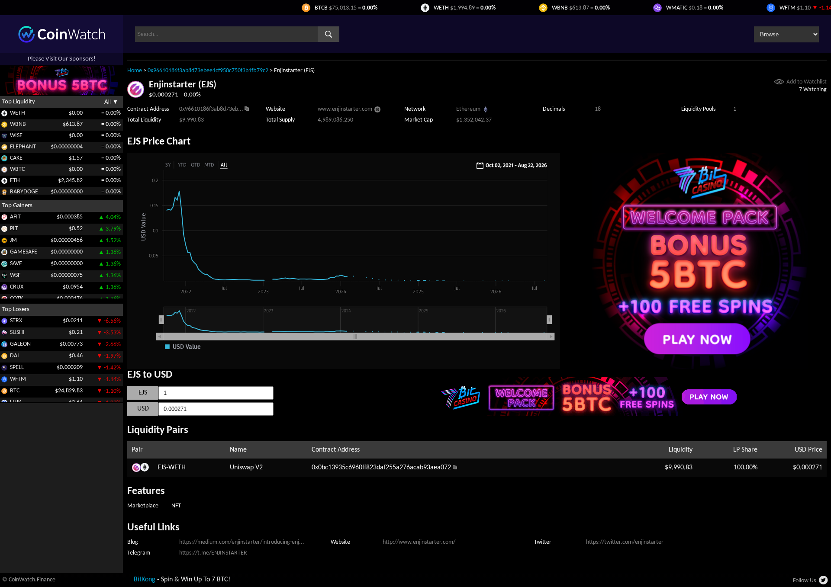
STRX (16, 321)
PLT (14, 228)
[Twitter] (824, 582)
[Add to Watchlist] (779, 83)
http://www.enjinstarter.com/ (419, 542)
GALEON (20, 344)
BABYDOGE (24, 192)
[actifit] (4, 218)
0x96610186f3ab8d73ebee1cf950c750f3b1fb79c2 (208, 70)
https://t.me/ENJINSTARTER (213, 553)
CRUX (16, 287)
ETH (15, 180)
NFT (176, 506)
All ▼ (111, 102)
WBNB (18, 124)
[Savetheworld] (4, 265)
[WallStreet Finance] (4, 277)
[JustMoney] (4, 242)
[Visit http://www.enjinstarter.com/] (377, 110)
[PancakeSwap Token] (4, 160)
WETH (17, 113)
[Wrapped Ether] (4, 115)
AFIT (15, 217)
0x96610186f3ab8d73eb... (211, 109)
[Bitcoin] (4, 392)
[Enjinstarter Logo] (135, 96)
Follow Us (804, 580)
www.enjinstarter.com (345, 109)
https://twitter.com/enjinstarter (625, 542)
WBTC (17, 169)
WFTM (18, 379)
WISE (16, 135)
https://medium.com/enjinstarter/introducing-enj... (241, 542)
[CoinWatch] (61, 41)
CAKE (16, 158)
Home (134, 70)
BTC (14, 391)
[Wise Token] (4, 137)
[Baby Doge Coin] (4, 193)
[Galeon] (4, 346)
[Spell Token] (4, 369)
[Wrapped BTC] (4, 171)
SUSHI (17, 332)
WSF (15, 275)
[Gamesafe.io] (4, 253)
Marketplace (142, 506)
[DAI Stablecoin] (4, 357)
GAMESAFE (23, 252)
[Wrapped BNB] (4, 126)
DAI (14, 356)
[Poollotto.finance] (4, 230)
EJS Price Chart (158, 142)
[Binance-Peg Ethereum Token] (4, 182)
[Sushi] (4, 334)
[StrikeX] (4, 322)
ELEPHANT (23, 147)
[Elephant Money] (4, 148)
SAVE (16, 263)
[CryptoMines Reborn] (4, 288)
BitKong (144, 579)
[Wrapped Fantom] (4, 381)
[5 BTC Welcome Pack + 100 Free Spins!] (700, 367)
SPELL (17, 367)
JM (13, 240)
